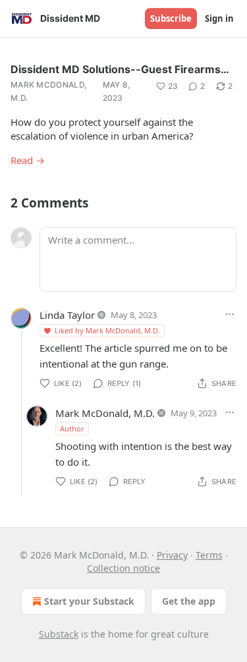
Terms (209, 555)
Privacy (172, 555)
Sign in (219, 18)
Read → (28, 160)
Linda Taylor (67, 314)
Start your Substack (89, 601)
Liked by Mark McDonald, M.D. (107, 330)
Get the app (188, 601)
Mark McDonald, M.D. (48, 91)
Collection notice (123, 568)
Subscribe (171, 18)
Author (72, 428)
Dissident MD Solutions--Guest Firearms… (120, 69)
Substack (58, 634)
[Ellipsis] (229, 314)
